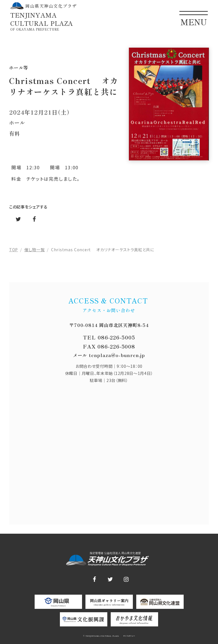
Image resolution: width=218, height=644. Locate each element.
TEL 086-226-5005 (109, 337)
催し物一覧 (34, 249)
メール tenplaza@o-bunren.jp (109, 355)
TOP (13, 249)
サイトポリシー (128, 636)
